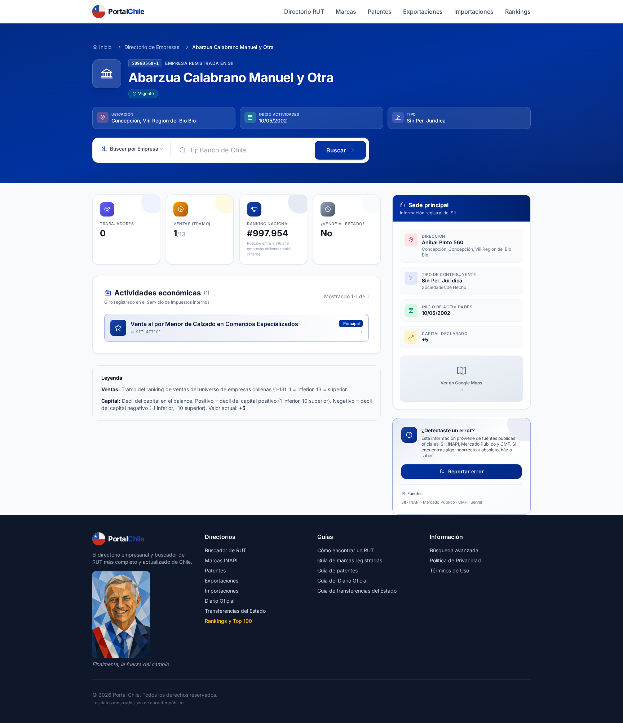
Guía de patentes (337, 570)
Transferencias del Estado (235, 611)
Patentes (380, 11)
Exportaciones (423, 11)
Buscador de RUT (225, 550)
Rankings (518, 11)
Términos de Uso (449, 570)
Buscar (336, 150)
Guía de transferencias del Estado (357, 591)
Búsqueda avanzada (454, 550)
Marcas (346, 11)
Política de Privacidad (455, 560)
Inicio (105, 47)
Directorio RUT (304, 11)
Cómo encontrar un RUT (345, 550)
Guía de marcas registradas (349, 560)
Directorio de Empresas (151, 47)
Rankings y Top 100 (228, 621)
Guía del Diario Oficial (342, 580)
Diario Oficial (219, 601)
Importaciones (474, 11)
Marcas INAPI (221, 560)
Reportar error (465, 471)
